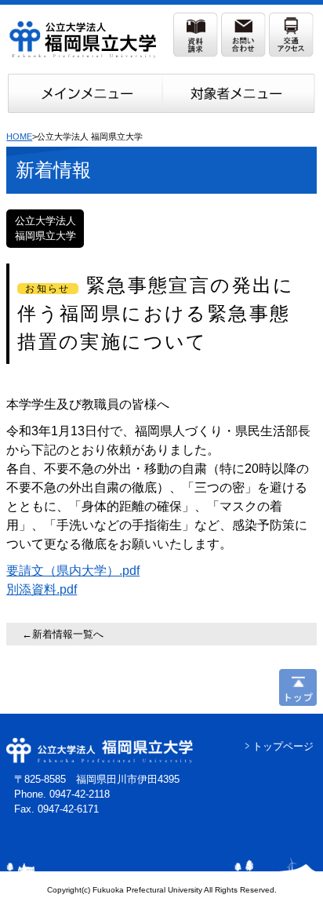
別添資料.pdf (41, 589)
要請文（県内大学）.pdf (73, 570)
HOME (19, 136)
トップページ (283, 746)
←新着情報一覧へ (62, 634)
